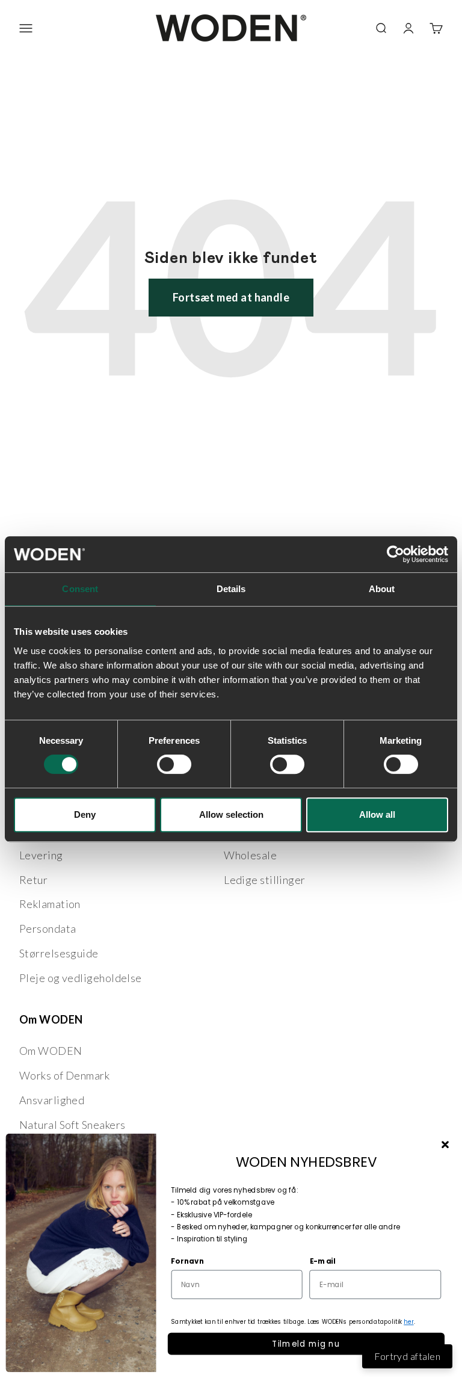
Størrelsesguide (59, 953)
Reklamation (50, 903)
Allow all (377, 814)
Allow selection (231, 814)
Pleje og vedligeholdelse (80, 977)
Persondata (47, 928)
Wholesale (250, 855)
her (408, 1322)
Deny (85, 814)
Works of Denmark (64, 1075)
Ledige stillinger (265, 879)
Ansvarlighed (51, 1100)
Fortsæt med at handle (231, 297)
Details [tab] (231, 589)
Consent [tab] (80, 589)
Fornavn (187, 1260)
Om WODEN (50, 1050)
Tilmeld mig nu (306, 1343)
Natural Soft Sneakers (72, 1124)
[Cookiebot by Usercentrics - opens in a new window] (395, 554)
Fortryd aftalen (407, 1356)
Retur (33, 879)
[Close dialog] (445, 1145)
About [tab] (382, 589)
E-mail (323, 1260)
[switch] (174, 764)
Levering (41, 855)
